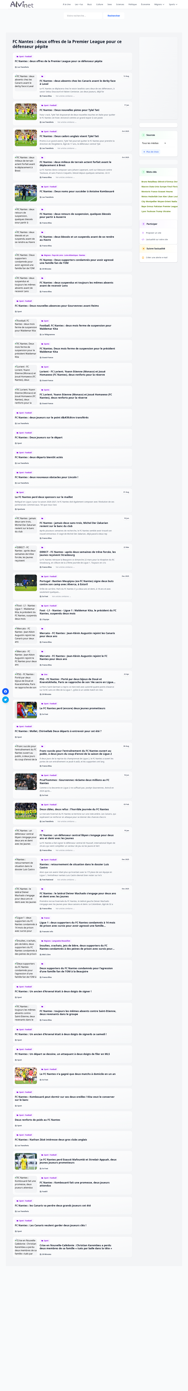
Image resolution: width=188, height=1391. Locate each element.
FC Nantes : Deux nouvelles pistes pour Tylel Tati (69, 110)
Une (45, 674)
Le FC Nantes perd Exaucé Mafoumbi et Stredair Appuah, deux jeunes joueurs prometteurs (78, 1161)
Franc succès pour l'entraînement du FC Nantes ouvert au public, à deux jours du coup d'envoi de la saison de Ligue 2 (76, 752)
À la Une (67, 4)
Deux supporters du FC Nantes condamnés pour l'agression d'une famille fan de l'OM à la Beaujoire (76, 970)
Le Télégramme (48, 334)
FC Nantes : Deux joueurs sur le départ (38, 437)
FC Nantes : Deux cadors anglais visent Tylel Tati (69, 136)
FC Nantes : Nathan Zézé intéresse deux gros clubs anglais (51, 1139)
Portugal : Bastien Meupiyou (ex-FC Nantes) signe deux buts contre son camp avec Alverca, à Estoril (77, 582)
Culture (99, 4)
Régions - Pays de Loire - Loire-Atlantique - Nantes (64, 255)
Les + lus (79, 4)
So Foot (45, 596)
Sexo (109, 4)
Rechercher (114, 15)
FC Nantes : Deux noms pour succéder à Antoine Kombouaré (77, 191)
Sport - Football (25, 56)
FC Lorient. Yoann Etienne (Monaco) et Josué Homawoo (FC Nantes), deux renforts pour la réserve (76, 396)
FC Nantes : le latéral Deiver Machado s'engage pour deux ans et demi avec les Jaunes (78, 895)
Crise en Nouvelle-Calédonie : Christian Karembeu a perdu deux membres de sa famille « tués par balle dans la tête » (76, 1247)
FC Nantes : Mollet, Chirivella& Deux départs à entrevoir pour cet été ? (58, 731)
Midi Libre (46, 954)
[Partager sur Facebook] (5, 691)
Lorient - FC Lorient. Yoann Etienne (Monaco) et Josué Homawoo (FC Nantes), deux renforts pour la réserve (72, 373)
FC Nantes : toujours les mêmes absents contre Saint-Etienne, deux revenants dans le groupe (78, 1012)
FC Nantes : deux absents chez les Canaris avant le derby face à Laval (78, 82)
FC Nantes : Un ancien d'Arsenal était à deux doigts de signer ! (53, 991)
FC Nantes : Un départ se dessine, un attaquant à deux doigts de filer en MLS (62, 1054)
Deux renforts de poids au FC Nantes (37, 1119)
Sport (19, 311)
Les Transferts (23, 67)
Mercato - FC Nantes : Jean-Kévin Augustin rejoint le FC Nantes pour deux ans (73, 657)
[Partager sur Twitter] (5, 699)
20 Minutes (46, 269)
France (47, 918)
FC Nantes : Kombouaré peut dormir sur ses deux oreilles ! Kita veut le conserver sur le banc (65, 1098)
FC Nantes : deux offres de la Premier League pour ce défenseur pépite (58, 61)
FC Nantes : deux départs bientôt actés (39, 457)
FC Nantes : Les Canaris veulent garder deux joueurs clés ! (50, 1225)
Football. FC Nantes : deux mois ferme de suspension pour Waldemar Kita (75, 327)
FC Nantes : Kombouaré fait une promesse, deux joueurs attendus (75, 1184)
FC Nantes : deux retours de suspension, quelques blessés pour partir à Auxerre (75, 215)
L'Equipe (45, 619)
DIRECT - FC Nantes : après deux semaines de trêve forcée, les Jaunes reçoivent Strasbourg (78, 553)
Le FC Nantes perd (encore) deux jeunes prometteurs (72, 708)
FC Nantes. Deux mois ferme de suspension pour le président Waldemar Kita (77, 350)
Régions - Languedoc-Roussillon (57, 941)
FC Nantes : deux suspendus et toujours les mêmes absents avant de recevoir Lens (76, 284)
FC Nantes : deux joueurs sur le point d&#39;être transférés (51, 417)
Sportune (21, 509)
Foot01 (45, 1191)
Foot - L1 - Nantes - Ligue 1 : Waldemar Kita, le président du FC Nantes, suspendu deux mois (78, 612)
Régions (158, 4)
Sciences (120, 4)
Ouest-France (47, 357)
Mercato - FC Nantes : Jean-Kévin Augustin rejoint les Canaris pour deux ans (77, 634)
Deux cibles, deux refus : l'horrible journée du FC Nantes (74, 809)
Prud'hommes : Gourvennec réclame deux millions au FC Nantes (74, 781)
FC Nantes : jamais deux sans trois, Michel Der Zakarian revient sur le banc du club (74, 524)
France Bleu (47, 96)
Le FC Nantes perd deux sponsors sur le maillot (44, 497)
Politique (133, 4)
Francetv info (47, 931)
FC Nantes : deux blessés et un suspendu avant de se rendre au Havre (77, 238)
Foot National (47, 880)
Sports (172, 4)
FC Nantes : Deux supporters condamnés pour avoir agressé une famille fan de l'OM (77, 261)
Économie (145, 4)
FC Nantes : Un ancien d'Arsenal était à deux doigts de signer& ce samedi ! (61, 1034)
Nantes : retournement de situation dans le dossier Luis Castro (74, 866)
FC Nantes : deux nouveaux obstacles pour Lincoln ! (46, 477)
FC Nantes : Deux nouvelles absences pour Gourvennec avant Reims (57, 305)
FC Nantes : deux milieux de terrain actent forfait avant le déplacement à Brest (75, 163)
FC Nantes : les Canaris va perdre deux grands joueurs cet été (53, 1205)
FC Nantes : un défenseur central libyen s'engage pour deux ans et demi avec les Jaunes (77, 836)
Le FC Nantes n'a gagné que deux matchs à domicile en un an (78, 1074)
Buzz (89, 4)
